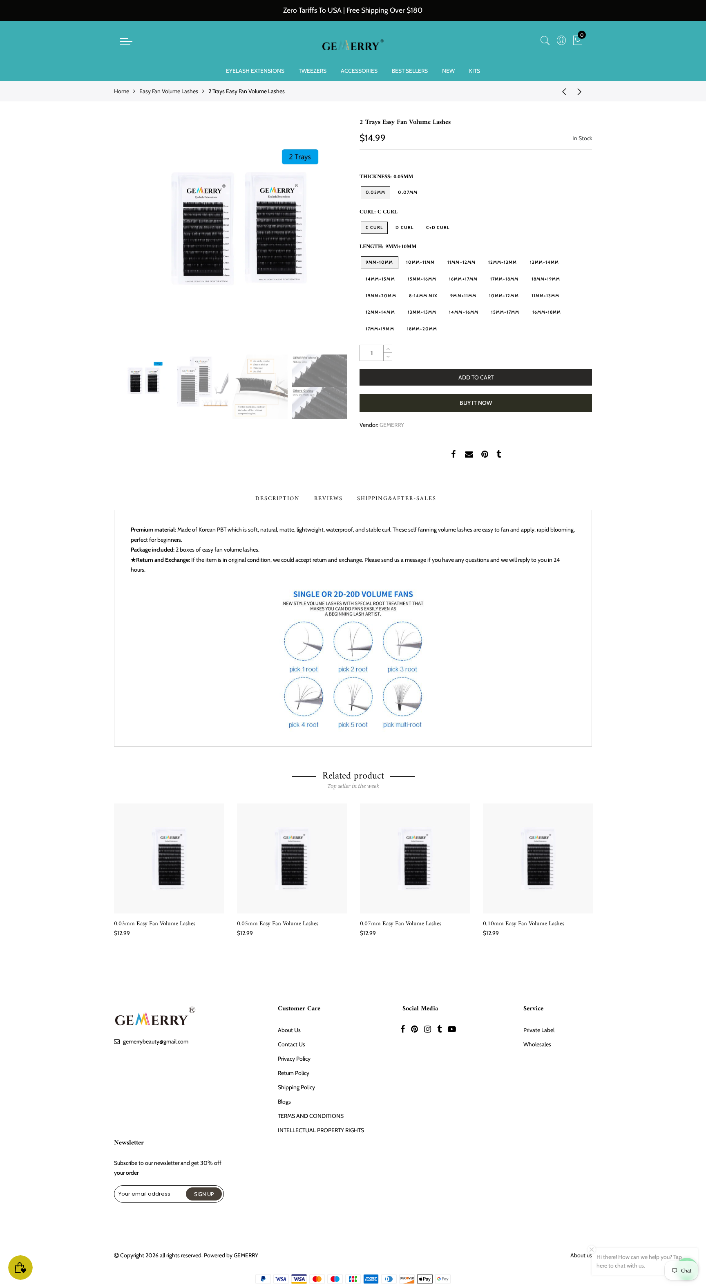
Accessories (359, 70)
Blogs (284, 1101)
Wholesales (537, 1044)
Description (277, 499)
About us (581, 1255)
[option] (230, 234)
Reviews (328, 499)
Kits (474, 70)
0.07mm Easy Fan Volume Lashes (400, 923)
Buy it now (476, 402)
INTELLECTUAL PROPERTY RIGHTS (321, 1130)
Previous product (561, 91)
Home (121, 91)
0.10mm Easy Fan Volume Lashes (523, 923)
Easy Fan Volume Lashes (168, 91)
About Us (289, 1030)
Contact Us (291, 1044)
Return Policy (293, 1073)
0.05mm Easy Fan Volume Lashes (277, 923)
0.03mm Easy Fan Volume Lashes (154, 923)
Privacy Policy (294, 1058)
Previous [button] (134, 234)
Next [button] (326, 234)
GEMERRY (392, 425)
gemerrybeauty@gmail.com (155, 1041)
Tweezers (312, 70)
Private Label (538, 1030)
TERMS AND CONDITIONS (311, 1116)
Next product (582, 91)
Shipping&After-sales (396, 499)
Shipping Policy (296, 1087)
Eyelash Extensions (255, 70)
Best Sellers (410, 70)
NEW (448, 70)
